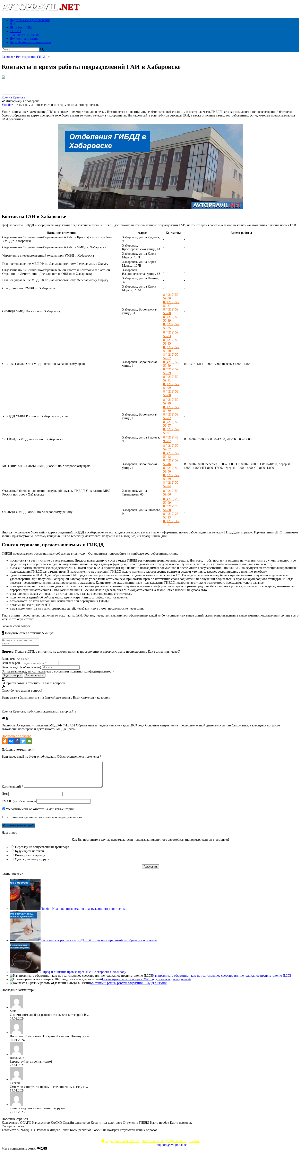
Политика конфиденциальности (164, 1141)
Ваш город (21, 667)
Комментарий (12, 786)
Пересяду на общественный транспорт (42, 847)
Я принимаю (44, 817)
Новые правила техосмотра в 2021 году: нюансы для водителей (146, 979)
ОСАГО (15, 31)
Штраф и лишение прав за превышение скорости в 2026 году (83, 972)
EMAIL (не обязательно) (19, 801)
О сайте (194, 1141)
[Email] (29, 741)
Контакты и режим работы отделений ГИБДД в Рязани (128, 983)
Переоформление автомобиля (30, 42)
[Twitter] (23, 741)
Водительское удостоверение (30, 20)
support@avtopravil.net (172, 1144)
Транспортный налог (24, 35)
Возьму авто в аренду (30, 855)
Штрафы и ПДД (21, 27)
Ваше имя (8, 658)
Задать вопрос (12, 675)
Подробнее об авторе (16, 736)
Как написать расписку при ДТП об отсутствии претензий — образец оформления (99, 940)
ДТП (13, 23)
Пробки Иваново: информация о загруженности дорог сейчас (84, 908)
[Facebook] (17, 741)
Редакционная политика (122, 1141)
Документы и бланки (25, 38)
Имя (5, 793)
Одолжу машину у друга (32, 859)
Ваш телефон (11, 663)
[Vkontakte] (11, 741)
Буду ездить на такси (29, 851)
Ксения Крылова (13, 97)
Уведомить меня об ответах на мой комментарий (40, 809)
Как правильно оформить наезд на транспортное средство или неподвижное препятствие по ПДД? (221, 975)
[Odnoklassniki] (5, 741)
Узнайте (7, 104)
